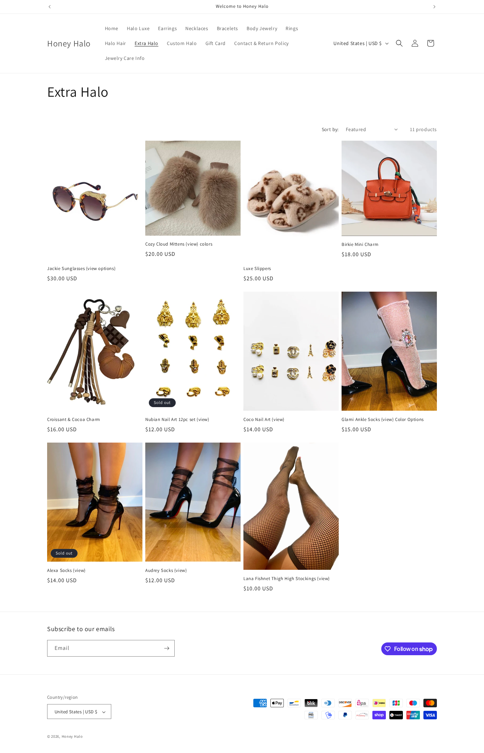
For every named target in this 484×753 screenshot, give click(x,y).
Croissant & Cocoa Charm (73, 419)
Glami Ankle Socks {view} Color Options (383, 419)
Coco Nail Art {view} (264, 419)
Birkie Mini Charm (360, 244)
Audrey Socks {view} (166, 570)
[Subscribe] (166, 648)
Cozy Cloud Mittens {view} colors (178, 244)
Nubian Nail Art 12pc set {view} (177, 419)
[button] (399, 43)
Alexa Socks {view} (66, 570)
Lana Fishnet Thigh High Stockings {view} (286, 578)
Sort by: (330, 129)
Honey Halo (72, 736)
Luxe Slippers (257, 268)
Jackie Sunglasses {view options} (81, 268)
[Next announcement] (434, 6)
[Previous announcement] (49, 6)
